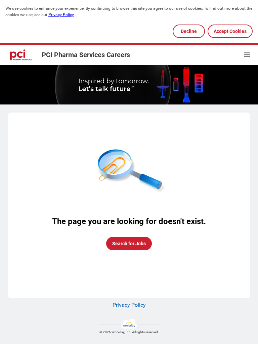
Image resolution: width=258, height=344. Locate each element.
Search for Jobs (129, 243)
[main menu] (247, 55)
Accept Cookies (230, 31)
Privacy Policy (61, 14)
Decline (189, 31)
